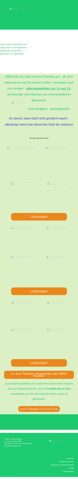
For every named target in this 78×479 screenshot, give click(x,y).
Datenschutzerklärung (66, 461)
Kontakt (71, 468)
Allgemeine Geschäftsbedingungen (62, 465)
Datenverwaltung (68, 471)
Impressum (70, 458)
